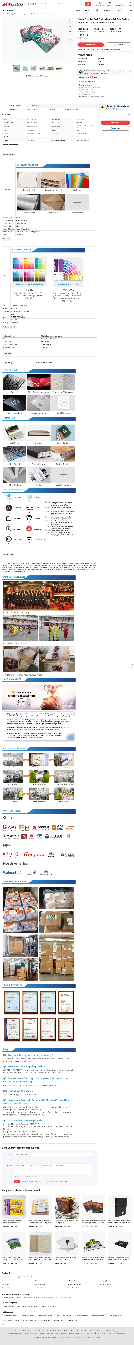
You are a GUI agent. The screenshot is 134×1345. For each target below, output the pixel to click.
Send (16, 1181)
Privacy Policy (96, 1337)
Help (97, 10)
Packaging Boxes (105, 1281)
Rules (130, 10)
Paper (4, 1281)
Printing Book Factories (64, 1316)
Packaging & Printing (13, 14)
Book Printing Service (115, 1316)
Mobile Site (109, 1331)
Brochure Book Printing (30, 1320)
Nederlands (71, 1333)
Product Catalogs (29, 1277)
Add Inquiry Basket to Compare (38, 76)
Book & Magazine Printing (44, 14)
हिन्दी (93, 1333)
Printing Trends (59, 1320)
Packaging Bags (72, 1281)
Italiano (57, 1333)
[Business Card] (129, 114)
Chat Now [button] (120, 45)
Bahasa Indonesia (121, 1333)
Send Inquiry (90, 45)
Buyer (87, 10)
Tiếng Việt (112, 1333)
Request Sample (114, 49)
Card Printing (6, 1284)
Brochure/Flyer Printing (74, 1284)
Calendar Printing (40, 1284)
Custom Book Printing (81, 1316)
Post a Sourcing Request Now (56, 1181)
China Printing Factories (11, 1316)
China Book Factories (28, 1316)
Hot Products (18, 1331)
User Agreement (78, 1337)
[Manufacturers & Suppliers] (12, 4)
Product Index (101, 1331)
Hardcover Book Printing (42, 1288)
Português (34, 1333)
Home (3, 14)
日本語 (88, 1333)
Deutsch (63, 1333)
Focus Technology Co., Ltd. (54, 1337)
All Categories (9, 10)
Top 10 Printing (45, 1320)
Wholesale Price (70, 1331)
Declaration (87, 1337)
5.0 (107, 109)
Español (27, 1333)
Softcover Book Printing (9, 1288)
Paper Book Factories (45, 1316)
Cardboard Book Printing (11, 1320)
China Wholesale (59, 1331)
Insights (116, 1331)
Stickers (37, 1281)
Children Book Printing (74, 1288)
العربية (77, 1333)
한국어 (83, 1333)
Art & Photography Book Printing (28, 1306)
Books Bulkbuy (72, 1320)
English (21, 1333)
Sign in (130, 5)
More (3, 1324)
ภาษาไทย (99, 1333)
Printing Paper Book (98, 1316)
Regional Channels (90, 1331)
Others (102, 1288)
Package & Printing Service (28, 14)
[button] (90, 109)
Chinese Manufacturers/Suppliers (43, 1331)
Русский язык (49, 1333)
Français (41, 1333)
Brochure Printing (9, 1306)
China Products (29, 1331)
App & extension (108, 10)
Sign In (80, 97)
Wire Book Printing (105, 1284)
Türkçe (105, 1333)
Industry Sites (79, 1331)
